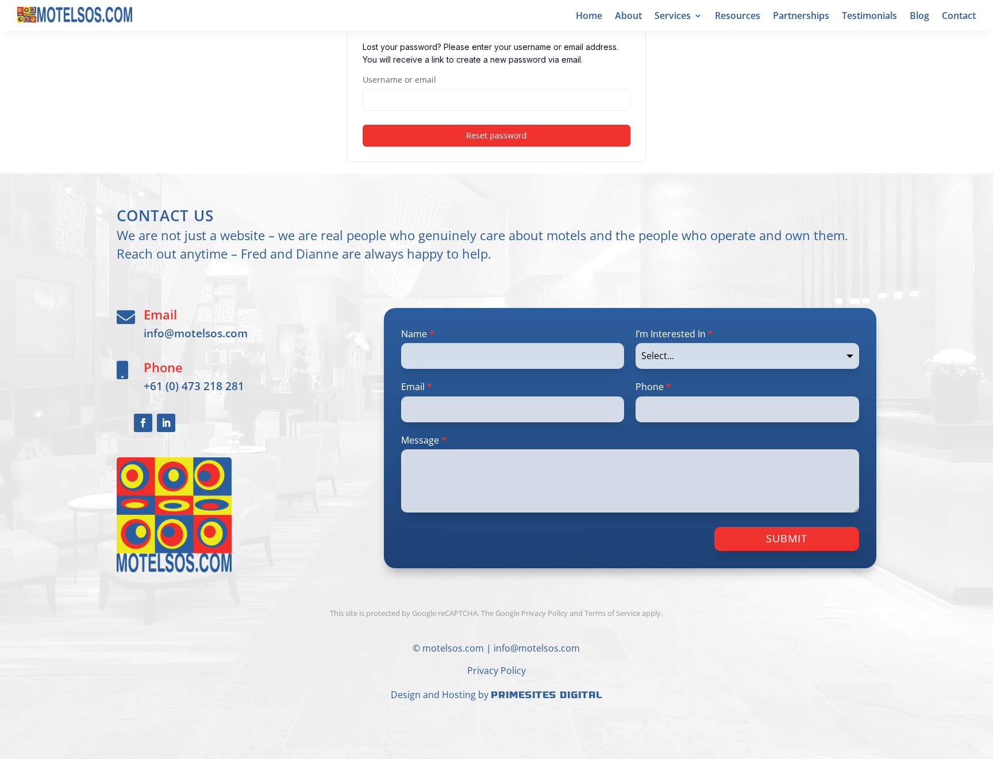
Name (417, 334)
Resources (737, 16)
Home (589, 16)
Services (673, 16)
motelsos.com (453, 648)
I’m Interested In (674, 334)
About (628, 16)
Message (424, 440)
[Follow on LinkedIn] (166, 423)
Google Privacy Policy (531, 613)
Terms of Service (612, 613)
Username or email (399, 79)
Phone (653, 386)
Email (416, 386)
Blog (919, 16)
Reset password (496, 135)
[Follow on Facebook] (143, 423)
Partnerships (801, 16)
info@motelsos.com (196, 333)
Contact (959, 16)
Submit (786, 538)
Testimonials (869, 16)
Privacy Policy (496, 670)
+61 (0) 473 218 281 (194, 386)
